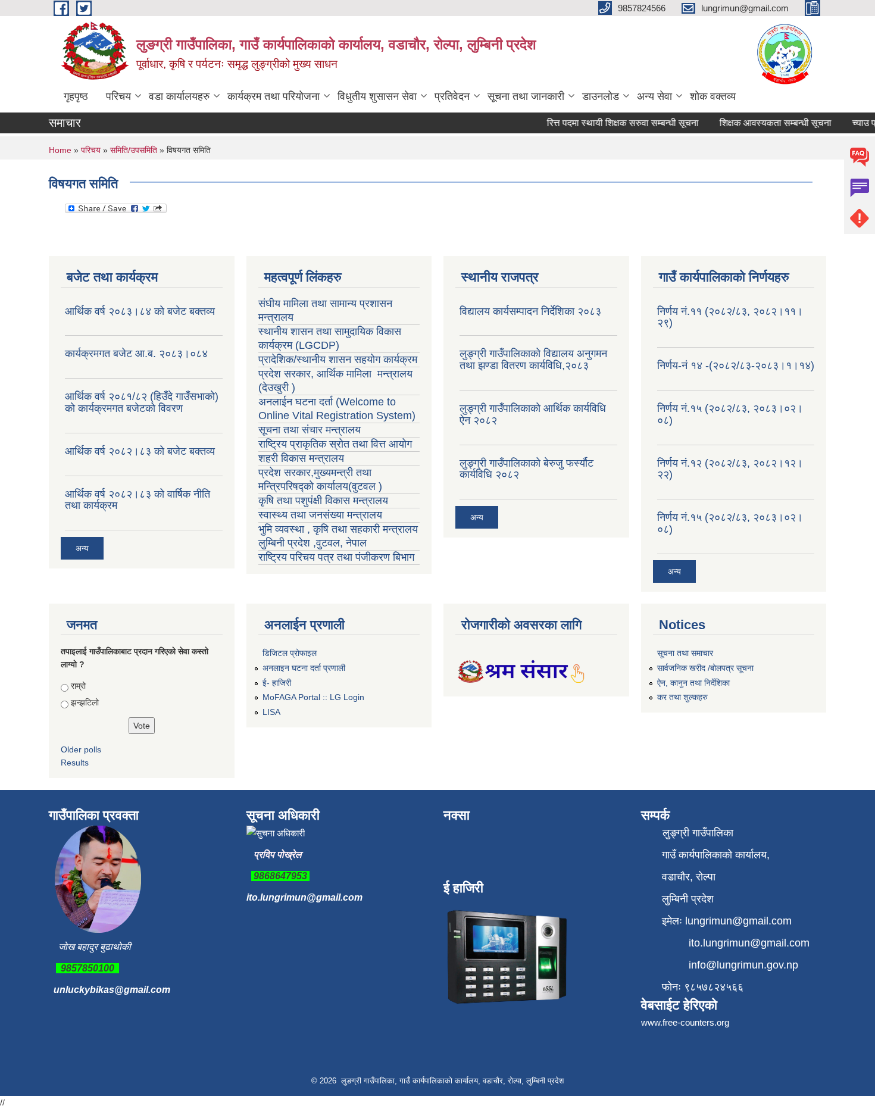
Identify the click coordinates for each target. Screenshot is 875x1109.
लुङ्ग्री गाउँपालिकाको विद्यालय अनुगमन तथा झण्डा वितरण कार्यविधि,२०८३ (533, 359)
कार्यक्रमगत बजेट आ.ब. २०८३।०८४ (136, 354)
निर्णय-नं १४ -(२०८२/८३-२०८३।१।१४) (735, 365)
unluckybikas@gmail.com (112, 990)
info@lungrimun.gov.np (743, 965)
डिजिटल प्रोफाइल (289, 653)
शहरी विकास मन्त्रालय (301, 458)
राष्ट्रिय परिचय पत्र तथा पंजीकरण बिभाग (336, 557)
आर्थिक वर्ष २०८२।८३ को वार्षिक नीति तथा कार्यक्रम (137, 500)
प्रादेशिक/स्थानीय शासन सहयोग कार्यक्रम (337, 359)
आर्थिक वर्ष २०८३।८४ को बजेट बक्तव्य (140, 311)
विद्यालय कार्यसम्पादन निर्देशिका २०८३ (530, 311)
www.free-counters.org (685, 1022)
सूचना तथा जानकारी (526, 96)
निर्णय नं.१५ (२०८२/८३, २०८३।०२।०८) (730, 414)
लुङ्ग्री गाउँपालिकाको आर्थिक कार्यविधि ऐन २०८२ (533, 414)
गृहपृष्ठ (76, 96)
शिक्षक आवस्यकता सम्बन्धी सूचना (765, 123)
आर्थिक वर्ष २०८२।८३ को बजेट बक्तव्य (140, 451)
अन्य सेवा (654, 96)
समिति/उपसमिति (133, 150)
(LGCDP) (317, 345)
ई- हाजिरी (276, 683)
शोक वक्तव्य (713, 96)
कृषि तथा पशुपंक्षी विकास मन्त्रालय (324, 501)
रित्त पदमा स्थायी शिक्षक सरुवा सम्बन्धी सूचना (612, 123)
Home (60, 150)
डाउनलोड (600, 96)
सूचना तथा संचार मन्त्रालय (309, 430)
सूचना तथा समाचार (685, 653)
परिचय (118, 96)
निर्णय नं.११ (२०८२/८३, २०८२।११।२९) (730, 317)
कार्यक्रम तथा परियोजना (273, 96)
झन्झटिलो (85, 702)
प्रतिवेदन (452, 96)
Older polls (81, 749)
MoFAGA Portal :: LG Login (313, 697)
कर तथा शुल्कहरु (682, 697)
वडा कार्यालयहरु (179, 96)
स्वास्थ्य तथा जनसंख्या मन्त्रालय (321, 515)
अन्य (82, 548)
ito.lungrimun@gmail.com (304, 897)
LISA (271, 712)
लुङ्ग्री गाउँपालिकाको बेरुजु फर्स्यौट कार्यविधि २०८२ (526, 469)
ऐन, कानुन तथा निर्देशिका (693, 683)
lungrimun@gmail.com (738, 921)
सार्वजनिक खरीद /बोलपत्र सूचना (705, 668)
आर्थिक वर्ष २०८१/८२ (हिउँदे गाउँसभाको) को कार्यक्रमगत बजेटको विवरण (141, 402)
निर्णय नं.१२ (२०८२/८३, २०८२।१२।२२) (730, 469)
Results (75, 762)
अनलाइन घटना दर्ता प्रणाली (303, 668)
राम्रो (78, 686)
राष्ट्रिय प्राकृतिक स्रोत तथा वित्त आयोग (336, 444)
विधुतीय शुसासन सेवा (377, 96)
